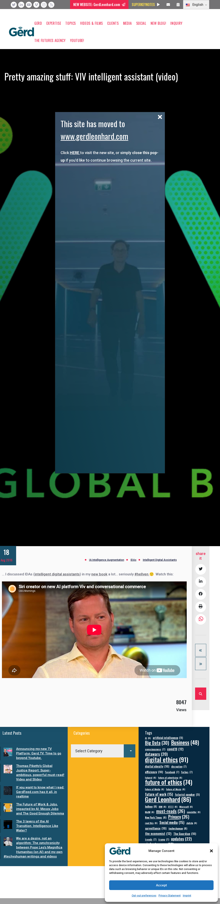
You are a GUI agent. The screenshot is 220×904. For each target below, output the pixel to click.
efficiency (154, 772)
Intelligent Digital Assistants (160, 559)
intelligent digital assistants (57, 574)
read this (151, 823)
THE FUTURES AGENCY (50, 40)
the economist (158, 833)
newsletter (193, 812)
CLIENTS (113, 23)
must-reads (170, 811)
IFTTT (172, 806)
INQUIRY (176, 23)
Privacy (178, 817)
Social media (171, 822)
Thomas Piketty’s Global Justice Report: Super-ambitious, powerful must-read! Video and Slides (40, 772)
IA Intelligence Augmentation (106, 559)
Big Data (157, 743)
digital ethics (166, 759)
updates (181, 839)
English (197, 5)
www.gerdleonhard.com (94, 136)
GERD (38, 23)
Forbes (186, 772)
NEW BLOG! (158, 23)
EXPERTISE (53, 23)
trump (163, 839)
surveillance (156, 828)
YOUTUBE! (77, 40)
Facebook (172, 772)
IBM (162, 806)
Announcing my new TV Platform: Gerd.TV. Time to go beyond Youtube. (38, 753)
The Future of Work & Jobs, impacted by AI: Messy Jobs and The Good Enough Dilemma (40, 808)
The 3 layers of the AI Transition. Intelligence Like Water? (37, 825)
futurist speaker (187, 794)
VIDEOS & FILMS (91, 23)
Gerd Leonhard (168, 799)
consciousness (155, 749)
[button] (211, 851)
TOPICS (70, 23)
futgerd (150, 777)
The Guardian (184, 833)
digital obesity (157, 766)
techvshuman (177, 828)
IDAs (133, 559)
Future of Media (154, 789)
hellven (151, 806)
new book (99, 574)
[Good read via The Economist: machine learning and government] (200, 663)
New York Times (155, 817)
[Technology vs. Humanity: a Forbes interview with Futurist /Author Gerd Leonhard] (200, 650)
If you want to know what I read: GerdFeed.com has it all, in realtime (40, 791)
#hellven (141, 574)
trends (150, 839)
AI (148, 738)
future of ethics (168, 782)
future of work (159, 794)
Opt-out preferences (144, 895)
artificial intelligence (168, 738)
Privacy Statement (170, 895)
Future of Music (175, 789)
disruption (178, 766)
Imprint (187, 895)
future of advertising (170, 777)
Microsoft (186, 806)
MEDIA (127, 23)
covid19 (175, 749)
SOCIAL (141, 23)
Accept (161, 885)
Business (185, 742)
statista (191, 823)
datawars (156, 754)
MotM (149, 812)
